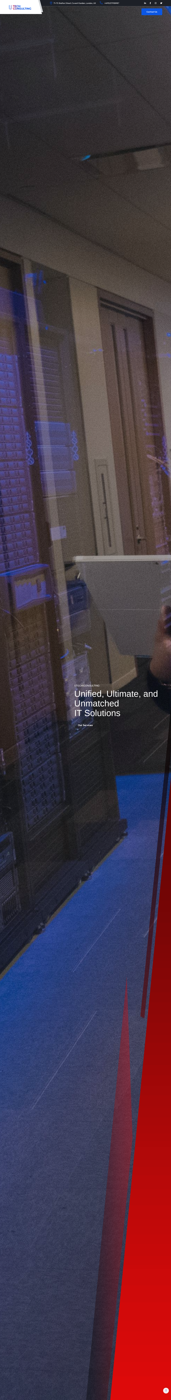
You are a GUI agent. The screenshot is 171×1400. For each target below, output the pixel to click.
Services (64, 11)
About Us (76, 11)
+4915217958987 (111, 3)
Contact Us (151, 12)
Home (53, 11)
